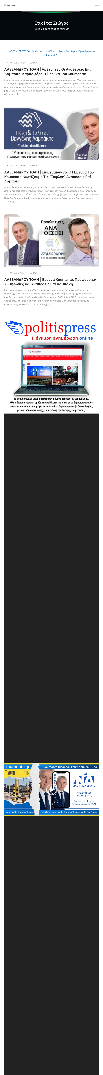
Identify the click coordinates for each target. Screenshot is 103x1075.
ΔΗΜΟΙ (33, 63)
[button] (51, 789)
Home (37, 29)
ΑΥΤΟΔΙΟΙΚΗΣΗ (18, 63)
